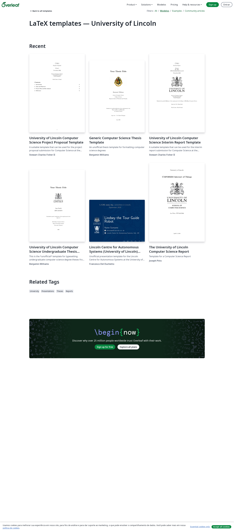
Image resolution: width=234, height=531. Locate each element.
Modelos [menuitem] (161, 4)
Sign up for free (105, 346)
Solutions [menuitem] (146, 4)
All (156, 10)
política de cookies (11, 528)
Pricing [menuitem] (174, 4)
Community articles (195, 10)
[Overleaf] (10, 4)
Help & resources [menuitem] (191, 4)
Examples (177, 10)
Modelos (164, 10)
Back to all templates (41, 11)
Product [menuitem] (131, 4)
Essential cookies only (200, 526)
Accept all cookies (221, 526)
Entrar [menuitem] (226, 4)
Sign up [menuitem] (212, 4)
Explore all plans (128, 346)
